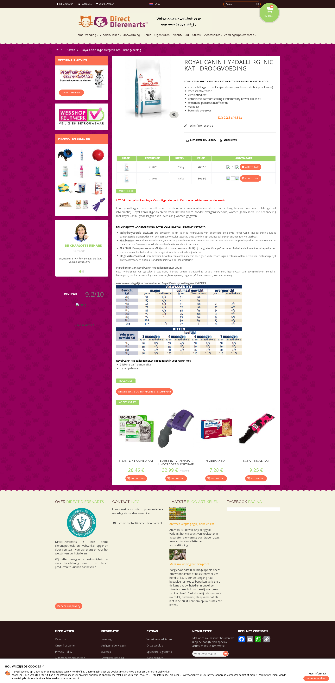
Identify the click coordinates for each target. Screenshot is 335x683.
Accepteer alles (316, 678)
